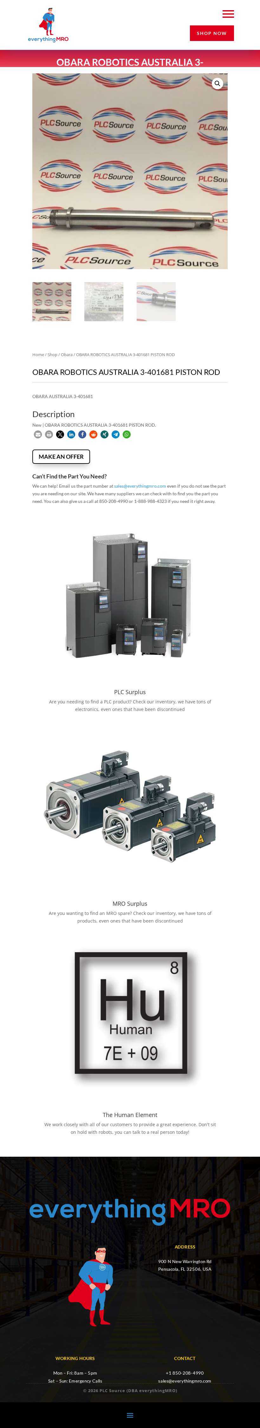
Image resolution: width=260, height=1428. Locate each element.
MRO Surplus (130, 903)
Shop (52, 354)
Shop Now (212, 33)
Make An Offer (61, 456)
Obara (67, 354)
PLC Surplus (130, 692)
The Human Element (130, 1115)
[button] (217, 83)
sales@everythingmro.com (140, 486)
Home (38, 354)
